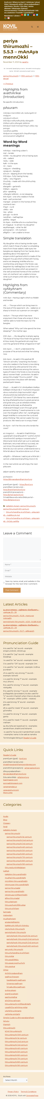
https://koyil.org (26, 485)
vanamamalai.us (10, 787)
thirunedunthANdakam (15, 868)
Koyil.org (7, 2)
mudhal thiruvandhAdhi (15, 878)
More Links (7, 793)
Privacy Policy (13, 1092)
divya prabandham (31, 4)
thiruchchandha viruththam (17, 953)
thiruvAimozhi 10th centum (16, 1035)
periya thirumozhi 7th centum (20, 857)
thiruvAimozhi (9, 1028)
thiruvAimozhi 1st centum (16, 1038)
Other (5, 970)
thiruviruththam (12, 909)
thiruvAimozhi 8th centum (16, 1062)
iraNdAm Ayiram (13, 506)
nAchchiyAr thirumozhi (15, 929)
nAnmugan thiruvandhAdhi (17, 885)
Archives (6, 1077)
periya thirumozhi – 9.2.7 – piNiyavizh (18, 631)
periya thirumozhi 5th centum (16, 509)
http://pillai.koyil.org (11, 500)
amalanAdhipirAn (12, 922)
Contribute (28, 12)
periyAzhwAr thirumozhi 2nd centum (23, 939)
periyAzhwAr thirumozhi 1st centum (22, 936)
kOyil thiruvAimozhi (13, 1031)
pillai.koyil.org (23, 777)
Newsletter (8, 15)
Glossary (6, 823)
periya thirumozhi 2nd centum (20, 840)
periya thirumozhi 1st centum (19, 837)
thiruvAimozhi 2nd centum (16, 1042)
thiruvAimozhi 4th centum (16, 1048)
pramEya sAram (11, 994)
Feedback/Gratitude (26, 10)
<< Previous (8, 84)
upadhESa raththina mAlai (16, 1007)
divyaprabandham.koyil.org (14, 774)
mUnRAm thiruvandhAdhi (16, 881)
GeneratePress (32, 1096)
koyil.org (23, 759)
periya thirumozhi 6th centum (19, 854)
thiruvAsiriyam (11, 902)
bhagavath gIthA (16, 4)
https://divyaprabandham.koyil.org (17, 479)
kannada (7, 912)
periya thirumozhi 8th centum (20, 861)
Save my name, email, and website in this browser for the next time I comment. (22, 582)
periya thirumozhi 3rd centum (20, 844)
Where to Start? (19, 2)
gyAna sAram (10, 990)
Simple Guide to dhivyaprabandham (18, 1018)
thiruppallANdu (12, 960)
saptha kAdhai (11, 997)
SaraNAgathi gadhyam (16, 980)
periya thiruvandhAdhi (14, 891)
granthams (8, 6)
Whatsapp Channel (19, 8)
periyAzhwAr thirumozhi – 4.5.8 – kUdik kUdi (22, 622)
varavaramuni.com (11, 790)
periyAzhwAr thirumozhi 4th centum (22, 946)
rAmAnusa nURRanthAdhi (16, 895)
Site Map (23, 6)
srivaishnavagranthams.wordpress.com (19, 765)
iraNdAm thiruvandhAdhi (15, 874)
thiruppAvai (10, 967)
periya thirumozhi (10, 76)
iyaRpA (6, 871)
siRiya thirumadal (12, 898)
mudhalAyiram (9, 919)
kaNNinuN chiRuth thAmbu (17, 926)
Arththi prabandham (14, 973)
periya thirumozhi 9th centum (20, 864)
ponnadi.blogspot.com (12, 783)
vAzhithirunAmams (13, 1011)
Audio (5, 816)
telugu (6, 1021)
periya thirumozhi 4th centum (20, 847)
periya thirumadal (12, 888)
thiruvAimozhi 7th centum (16, 1059)
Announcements (10, 10)
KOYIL (10, 26)
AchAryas (30, 2)
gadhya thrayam (12, 977)
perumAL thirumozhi (14, 949)
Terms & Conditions (28, 1092)
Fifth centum (26, 76)
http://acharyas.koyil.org (13, 495)
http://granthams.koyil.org (14, 490)
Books (16, 6)
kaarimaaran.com (10, 780)
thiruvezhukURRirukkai (15, 905)
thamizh (6, 1025)
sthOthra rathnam (12, 1001)
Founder (19, 12)
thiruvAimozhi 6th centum (16, 1055)
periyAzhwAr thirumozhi (15, 932)
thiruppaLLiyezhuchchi (15, 963)
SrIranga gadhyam (14, 984)
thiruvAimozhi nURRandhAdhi (18, 1004)
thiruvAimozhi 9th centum (16, 1065)
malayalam (7, 915)
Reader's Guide (29, 738)
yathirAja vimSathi (12, 1014)
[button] (32, 27)
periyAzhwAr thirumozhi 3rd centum (22, 943)
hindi (5, 827)
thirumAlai (9, 956)
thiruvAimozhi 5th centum (16, 1052)
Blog (5, 820)
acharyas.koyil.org (32, 768)
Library (17, 15)
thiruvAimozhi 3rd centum (16, 1045)
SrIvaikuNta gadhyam (16, 987)
